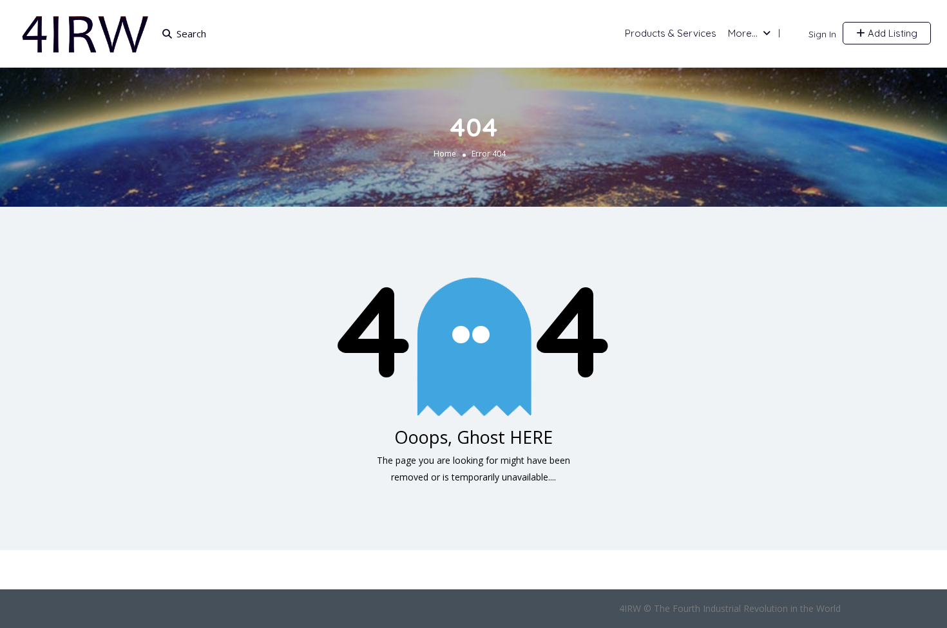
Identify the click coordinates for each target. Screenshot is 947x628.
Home (445, 153)
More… (743, 33)
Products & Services (670, 33)
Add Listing (891, 33)
